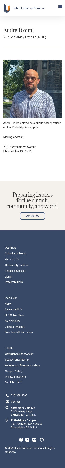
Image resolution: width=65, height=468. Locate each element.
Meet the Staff (13, 382)
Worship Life (12, 259)
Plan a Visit (11, 297)
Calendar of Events (15, 253)
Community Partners (17, 265)
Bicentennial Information (19, 332)
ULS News (10, 247)
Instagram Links (14, 282)
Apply (8, 303)
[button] (60, 6)
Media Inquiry (12, 321)
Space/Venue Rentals (17, 359)
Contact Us (32, 216)
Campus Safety (14, 371)
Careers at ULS (13, 309)
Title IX (9, 348)
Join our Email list (15, 326)
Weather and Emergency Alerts (22, 365)
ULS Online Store (14, 315)
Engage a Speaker (15, 270)
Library (9, 276)
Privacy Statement (15, 376)
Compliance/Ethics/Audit (19, 353)
